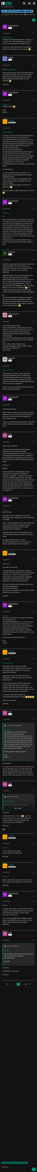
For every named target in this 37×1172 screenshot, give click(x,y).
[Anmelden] (29, 3)
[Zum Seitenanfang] (34, 1169)
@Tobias (5, 104)
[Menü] (34, 3)
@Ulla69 (5, 213)
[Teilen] (34, 20)
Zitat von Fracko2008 (14, 725)
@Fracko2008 (10, 69)
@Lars (5, 510)
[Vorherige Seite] (8, 984)
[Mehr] (33, 33)
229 (18, 984)
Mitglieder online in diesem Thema (14, 1163)
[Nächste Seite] (29, 984)
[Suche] (24, 3)
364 (25, 984)
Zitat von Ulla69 (12, 797)
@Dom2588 (6, 37)
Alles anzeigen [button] (18, 808)
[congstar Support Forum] (6, 3)
